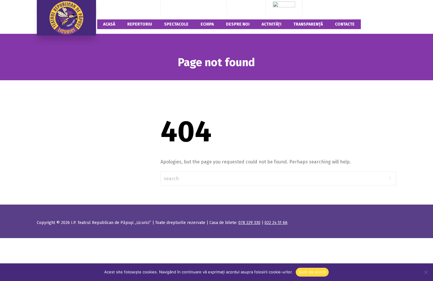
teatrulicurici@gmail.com (128, 7)
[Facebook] (238, 7)
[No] (426, 272)
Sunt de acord (312, 272)
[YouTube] (254, 7)
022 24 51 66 (207, 7)
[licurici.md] (66, 18)
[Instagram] (246, 7)
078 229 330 (180, 7)
